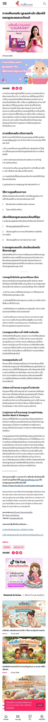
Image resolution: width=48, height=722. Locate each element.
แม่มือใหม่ (7, 547)
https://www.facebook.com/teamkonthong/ (22, 485)
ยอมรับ (40, 705)
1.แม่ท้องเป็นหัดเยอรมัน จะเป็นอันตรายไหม (17, 529)
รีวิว (30, 719)
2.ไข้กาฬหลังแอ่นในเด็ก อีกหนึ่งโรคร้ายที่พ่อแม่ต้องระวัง (22, 534)
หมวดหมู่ (18, 719)
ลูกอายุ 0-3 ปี (18, 547)
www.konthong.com (29, 479)
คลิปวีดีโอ (42, 719)
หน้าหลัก (5, 719)
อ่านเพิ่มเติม (10, 707)
